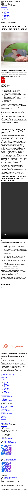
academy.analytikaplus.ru (10, 459)
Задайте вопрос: (5, 380)
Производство (4, 405)
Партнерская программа (7, 438)
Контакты (6, 19)
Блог (5, 18)
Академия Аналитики (6, 400)
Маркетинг (4, 417)
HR (1, 420)
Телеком (3, 412)
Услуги (5, 11)
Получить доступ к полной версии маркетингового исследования (14, 125)
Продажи (3, 416)
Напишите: (4, 7)
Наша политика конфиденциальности (6, 395)
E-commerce (4, 409)
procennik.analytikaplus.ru (7, 374)
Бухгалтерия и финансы (7, 421)
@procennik (4, 377)
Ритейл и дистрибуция (7, 406)
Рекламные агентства (6, 413)
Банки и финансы (5, 410)
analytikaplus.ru (7, 441)
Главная (6, 9)
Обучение (6, 15)
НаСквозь (3, 402)
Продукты (6, 12)
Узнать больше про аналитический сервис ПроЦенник (14, 280)
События (6, 14)
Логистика (3, 419)
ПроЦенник (4, 399)
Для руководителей (6, 423)
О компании (7, 16)
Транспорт (3, 407)
